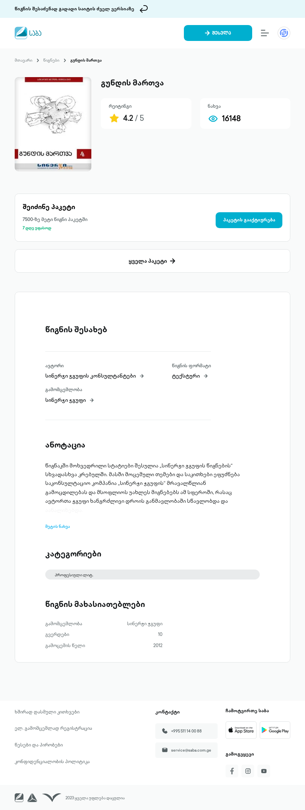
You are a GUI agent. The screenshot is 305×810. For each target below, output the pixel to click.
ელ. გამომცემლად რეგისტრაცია (53, 728)
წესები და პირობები (39, 745)
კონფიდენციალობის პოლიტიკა (52, 761)
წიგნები (51, 60)
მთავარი (23, 60)
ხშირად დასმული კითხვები (47, 712)
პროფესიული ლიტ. (74, 574)
